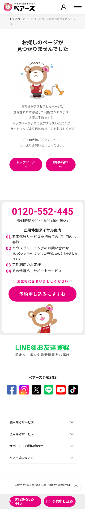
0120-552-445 (24, 501)
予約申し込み (62, 501)
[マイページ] (64, 7)
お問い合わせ (60, 164)
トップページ (17, 19)
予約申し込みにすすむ (42, 294)
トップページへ (26, 164)
